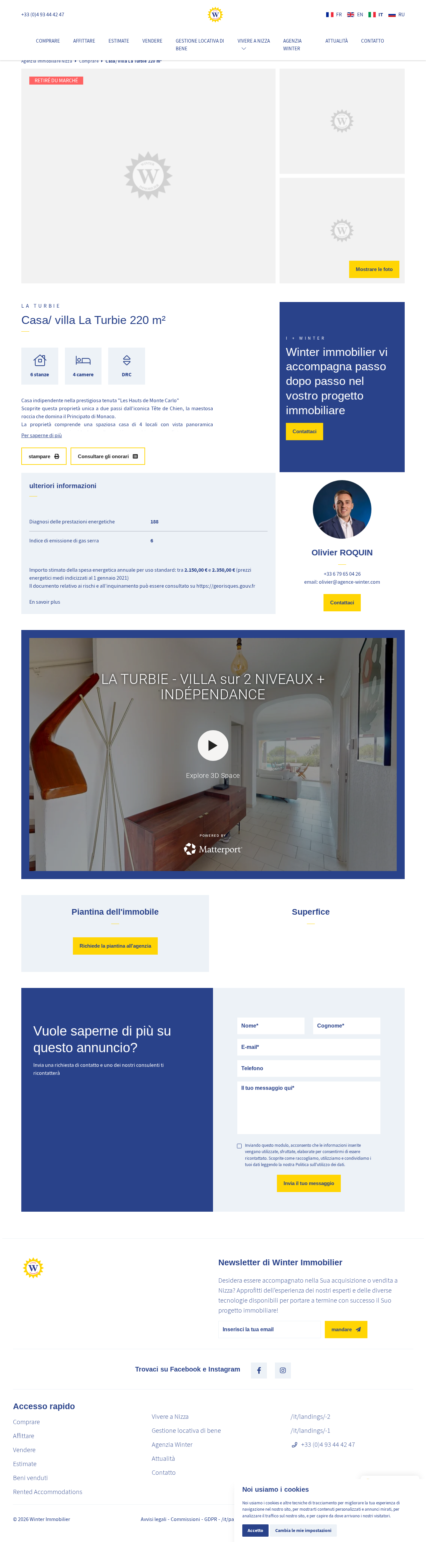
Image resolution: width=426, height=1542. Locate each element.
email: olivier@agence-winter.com (342, 582)
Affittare (84, 41)
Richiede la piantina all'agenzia (115, 946)
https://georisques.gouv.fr (225, 586)
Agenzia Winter (292, 45)
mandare (341, 1329)
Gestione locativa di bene (200, 45)
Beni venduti (30, 1478)
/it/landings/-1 (310, 1430)
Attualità (336, 41)
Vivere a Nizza (170, 1416)
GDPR (210, 1519)
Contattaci (305, 431)
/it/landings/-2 (310, 1416)
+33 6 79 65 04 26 (342, 574)
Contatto (372, 41)
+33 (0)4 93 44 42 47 (42, 14)
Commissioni (185, 1519)
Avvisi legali (153, 1519)
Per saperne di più (41, 435)
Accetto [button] (255, 1530)
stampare (39, 456)
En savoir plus (44, 602)
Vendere (152, 41)
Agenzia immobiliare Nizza (46, 61)
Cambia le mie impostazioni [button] (303, 1530)
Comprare (48, 41)
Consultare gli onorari (103, 456)
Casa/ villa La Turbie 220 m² (134, 61)
